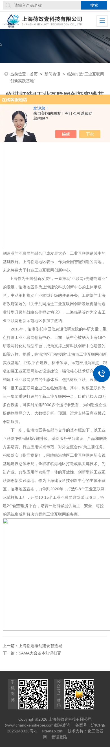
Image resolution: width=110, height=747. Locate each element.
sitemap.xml (52, 731)
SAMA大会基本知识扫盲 (40, 653)
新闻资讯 (52, 74)
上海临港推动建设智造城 (40, 645)
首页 (34, 74)
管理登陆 (59, 737)
